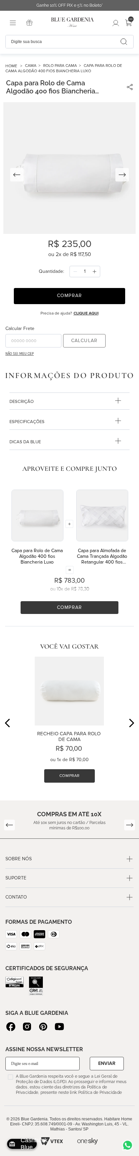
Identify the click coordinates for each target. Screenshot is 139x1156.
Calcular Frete (19, 328)
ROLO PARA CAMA (60, 65)
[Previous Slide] (7, 723)
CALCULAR (84, 340)
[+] (94, 271)
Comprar (69, 607)
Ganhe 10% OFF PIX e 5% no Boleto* (69, 5)
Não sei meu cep (19, 354)
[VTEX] (51, 1141)
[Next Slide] (131, 723)
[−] (75, 271)
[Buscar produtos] (124, 42)
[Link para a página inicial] (15, 66)
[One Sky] (88, 1141)
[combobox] (69, 41)
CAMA (30, 65)
